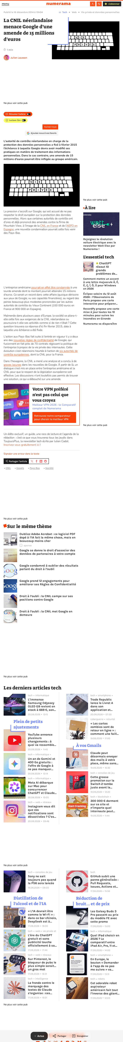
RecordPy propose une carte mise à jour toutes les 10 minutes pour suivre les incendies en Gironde (101, 313)
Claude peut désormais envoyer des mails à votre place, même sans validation (103, 758)
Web (74, 12)
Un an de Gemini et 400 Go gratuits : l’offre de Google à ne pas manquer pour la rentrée (41, 764)
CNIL (8, 468)
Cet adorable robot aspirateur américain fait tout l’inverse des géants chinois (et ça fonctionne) (104, 988)
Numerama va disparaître (100, 323)
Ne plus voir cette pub (15, 103)
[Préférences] (99, 3)
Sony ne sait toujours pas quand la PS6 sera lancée (42, 880)
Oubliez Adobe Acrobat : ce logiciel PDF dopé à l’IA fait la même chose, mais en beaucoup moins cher (47, 537)
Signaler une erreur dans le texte (21, 453)
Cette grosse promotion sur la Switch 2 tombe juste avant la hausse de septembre (102, 782)
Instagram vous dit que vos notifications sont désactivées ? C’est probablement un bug (41, 811)
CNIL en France (49, 225)
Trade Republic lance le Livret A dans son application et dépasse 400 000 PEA (103, 705)
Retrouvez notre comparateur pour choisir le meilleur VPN (52, 417)
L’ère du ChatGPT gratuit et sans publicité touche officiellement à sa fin (41, 940)
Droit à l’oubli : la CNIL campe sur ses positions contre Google (46, 597)
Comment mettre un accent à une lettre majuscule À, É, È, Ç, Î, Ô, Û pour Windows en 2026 (101, 283)
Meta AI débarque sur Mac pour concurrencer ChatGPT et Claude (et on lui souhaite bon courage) (41, 788)
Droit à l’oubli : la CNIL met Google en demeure (46, 613)
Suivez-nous (50, 127)
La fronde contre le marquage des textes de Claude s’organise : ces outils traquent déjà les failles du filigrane (42, 988)
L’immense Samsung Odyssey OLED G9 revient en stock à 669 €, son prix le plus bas (41, 705)
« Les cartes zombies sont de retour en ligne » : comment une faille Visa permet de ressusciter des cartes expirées (104, 729)
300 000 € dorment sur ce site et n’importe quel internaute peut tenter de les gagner (104, 806)
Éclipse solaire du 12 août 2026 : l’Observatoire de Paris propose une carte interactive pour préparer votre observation (99, 298)
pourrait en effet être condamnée (50, 287)
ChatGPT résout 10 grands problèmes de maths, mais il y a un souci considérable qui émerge (107, 268)
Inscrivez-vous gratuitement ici (21, 445)
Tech (64, 12)
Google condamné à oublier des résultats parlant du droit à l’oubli (49, 567)
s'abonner (113, 3)
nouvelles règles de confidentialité (34, 340)
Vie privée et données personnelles (100, 12)
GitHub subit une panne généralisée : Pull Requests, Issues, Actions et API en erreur (104, 881)
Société (49, 468)
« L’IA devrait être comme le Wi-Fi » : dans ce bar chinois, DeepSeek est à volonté (42, 916)
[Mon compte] (92, 3)
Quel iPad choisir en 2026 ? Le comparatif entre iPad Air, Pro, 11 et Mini (104, 940)
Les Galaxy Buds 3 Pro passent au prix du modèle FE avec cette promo (104, 916)
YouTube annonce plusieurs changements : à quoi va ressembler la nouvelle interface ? (41, 740)
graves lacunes (12, 364)
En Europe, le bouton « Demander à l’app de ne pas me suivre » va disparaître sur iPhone (104, 964)
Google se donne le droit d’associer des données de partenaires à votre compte (47, 552)
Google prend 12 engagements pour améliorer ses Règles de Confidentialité (48, 582)
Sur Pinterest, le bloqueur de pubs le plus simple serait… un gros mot (42, 964)
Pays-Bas (35, 468)
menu (5, 3)
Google (20, 468)
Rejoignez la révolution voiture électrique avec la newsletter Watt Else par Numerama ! (99, 244)
